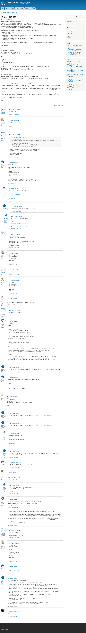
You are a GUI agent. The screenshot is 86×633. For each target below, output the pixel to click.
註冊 (62, 105)
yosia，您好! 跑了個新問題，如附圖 (74, 80)
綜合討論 (9, 12)
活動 (6, 8)
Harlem (2, 568)
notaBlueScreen (12, 194)
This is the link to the (70, 85)
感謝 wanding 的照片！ (71, 87)
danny (2, 473)
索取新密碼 (70, 33)
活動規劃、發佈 (15, 12)
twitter (23, 439)
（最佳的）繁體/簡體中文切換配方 (74, 52)
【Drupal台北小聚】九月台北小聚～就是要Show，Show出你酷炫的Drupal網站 (75, 50)
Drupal (7, 629)
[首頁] (3, 3)
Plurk (20, 194)
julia (2, 299)
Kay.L (4, 190)
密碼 (68, 27)
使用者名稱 (69, 23)
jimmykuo (3, 112)
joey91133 (3, 122)
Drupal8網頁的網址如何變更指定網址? (75, 45)
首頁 (1, 12)
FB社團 (26, 8)
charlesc (2, 613)
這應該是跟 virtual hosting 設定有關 (73, 61)
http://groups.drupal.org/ (22, 226)
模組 (13, 8)
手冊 (9, 8)
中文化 (17, 8)
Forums (4, 12)
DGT (30, 8)
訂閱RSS (17, 194)
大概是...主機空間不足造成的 (72, 64)
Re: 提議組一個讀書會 (14, 109)
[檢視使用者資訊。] (3, 110)
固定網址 (2, 115)
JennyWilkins (5, 208)
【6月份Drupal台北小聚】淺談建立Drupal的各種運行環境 (74, 54)
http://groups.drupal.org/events (20, 223)
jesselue (5, 19)
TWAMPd (21, 8)
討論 (3, 8)
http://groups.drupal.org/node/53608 (18, 221)
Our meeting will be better (71, 82)
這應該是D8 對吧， (70, 77)
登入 (34, 8)
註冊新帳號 (70, 31)
